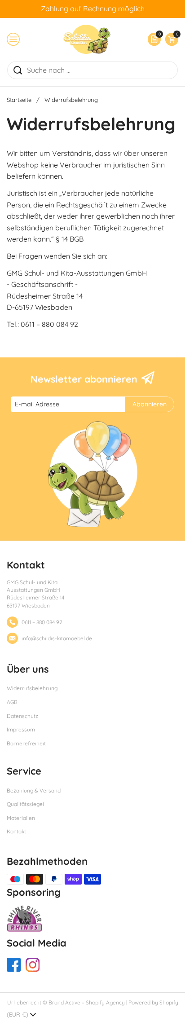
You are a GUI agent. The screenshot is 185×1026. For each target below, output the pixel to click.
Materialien (21, 818)
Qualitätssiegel (25, 804)
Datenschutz (22, 716)
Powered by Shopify (153, 1002)
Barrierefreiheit (26, 743)
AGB (12, 702)
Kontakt (16, 831)
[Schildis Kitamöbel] (87, 39)
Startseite (19, 99)
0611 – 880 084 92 (42, 622)
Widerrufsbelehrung (32, 688)
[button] (169, 39)
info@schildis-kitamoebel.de (57, 638)
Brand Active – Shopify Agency (86, 1002)
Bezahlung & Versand (34, 790)
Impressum (21, 729)
